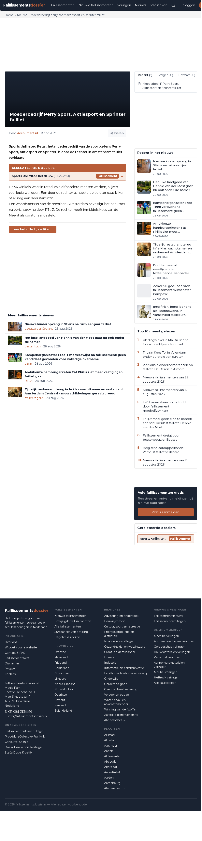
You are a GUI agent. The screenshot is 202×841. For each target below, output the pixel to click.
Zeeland (60, 705)
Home (9, 15)
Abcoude (110, 761)
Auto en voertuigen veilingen (174, 641)
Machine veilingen (166, 636)
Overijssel (60, 694)
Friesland (60, 662)
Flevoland (61, 657)
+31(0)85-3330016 (20, 711)
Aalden (109, 777)
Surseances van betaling (71, 632)
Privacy (10, 669)
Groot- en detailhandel (119, 652)
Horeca (109, 657)
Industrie (110, 662)
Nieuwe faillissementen (96, 5)
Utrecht (59, 700)
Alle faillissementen (67, 626)
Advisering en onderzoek (121, 616)
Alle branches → (115, 720)
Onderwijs (111, 678)
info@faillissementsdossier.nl (27, 716)
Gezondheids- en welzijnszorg (124, 646)
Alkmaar (109, 735)
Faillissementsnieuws (168, 616)
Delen (119, 133)
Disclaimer (12, 663)
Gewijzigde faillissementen (72, 621)
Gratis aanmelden (165, 512)
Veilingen (124, 5)
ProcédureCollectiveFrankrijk (25, 736)
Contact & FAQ (15, 653)
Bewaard (186, 75)
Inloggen (188, 5)
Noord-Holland (64, 689)
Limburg (60, 678)
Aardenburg (112, 783)
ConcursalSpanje (16, 742)
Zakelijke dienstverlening (121, 715)
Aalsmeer (110, 745)
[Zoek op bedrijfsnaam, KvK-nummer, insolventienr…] (173, 5)
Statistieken (158, 5)
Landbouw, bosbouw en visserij (125, 673)
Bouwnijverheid (114, 621)
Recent (145, 75)
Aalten (108, 751)
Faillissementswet (17, 658)
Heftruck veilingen (166, 677)
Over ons (11, 642)
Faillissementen (63, 5)
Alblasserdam (113, 756)
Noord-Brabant (64, 684)
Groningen (61, 673)
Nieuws (140, 5)
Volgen (166, 75)
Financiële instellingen (119, 641)
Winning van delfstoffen (120, 709)
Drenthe (60, 652)
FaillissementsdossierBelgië (24, 731)
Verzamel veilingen (167, 657)
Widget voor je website (21, 647)
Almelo (109, 740)
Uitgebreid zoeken (67, 637)
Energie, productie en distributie (119, 634)
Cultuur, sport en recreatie (122, 626)
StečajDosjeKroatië (18, 752)
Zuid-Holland (63, 710)
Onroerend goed (115, 684)
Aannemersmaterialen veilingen (169, 665)
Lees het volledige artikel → (32, 229)
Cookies (10, 674)
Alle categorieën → (167, 683)
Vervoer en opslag (116, 694)
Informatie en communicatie (124, 668)
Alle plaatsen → (114, 788)
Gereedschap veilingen (169, 646)
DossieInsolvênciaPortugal (23, 747)
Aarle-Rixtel (112, 772)
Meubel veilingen (166, 672)
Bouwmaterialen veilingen (172, 652)
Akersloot (110, 767)
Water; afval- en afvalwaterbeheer (116, 702)
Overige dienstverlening (120, 689)
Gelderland (61, 668)
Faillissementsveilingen (170, 621)
